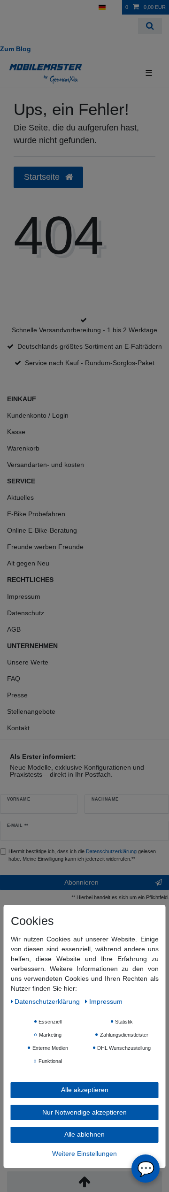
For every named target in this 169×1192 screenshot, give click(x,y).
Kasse (16, 432)
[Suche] (150, 26)
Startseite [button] (43, 177)
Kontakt (18, 728)
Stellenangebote (31, 711)
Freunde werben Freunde (45, 546)
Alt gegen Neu (28, 563)
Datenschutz (25, 613)
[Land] (102, 7)
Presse (17, 695)
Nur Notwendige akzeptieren (84, 1112)
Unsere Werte (27, 662)
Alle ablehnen (84, 1134)
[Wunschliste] (115, 7)
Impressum (23, 596)
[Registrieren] (26, 7)
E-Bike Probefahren (36, 514)
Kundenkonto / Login (38, 415)
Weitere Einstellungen (84, 1153)
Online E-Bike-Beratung (42, 530)
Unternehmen (32, 645)
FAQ (13, 678)
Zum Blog (15, 49)
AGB (14, 629)
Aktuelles (20, 497)
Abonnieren (81, 882)
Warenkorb (23, 448)
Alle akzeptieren (84, 1089)
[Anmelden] (9, 7)
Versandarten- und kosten (45, 464)
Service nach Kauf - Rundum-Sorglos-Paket (89, 363)
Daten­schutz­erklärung (48, 1001)
